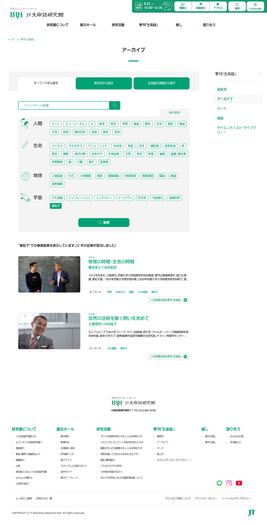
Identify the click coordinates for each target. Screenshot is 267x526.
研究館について (58, 25)
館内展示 (65, 436)
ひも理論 (142, 292)
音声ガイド (66, 472)
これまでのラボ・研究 (110, 466)
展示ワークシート (69, 478)
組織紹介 (20, 460)
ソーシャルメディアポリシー (236, 498)
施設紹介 (20, 448)
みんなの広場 (236, 436)
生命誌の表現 (161, 83)
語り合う (209, 25)
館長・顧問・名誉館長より (28, 454)
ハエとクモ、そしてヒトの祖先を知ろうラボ (121, 442)
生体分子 (120, 292)
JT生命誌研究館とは (26, 436)
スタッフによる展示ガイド (74, 466)
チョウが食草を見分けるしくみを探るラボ (121, 436)
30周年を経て (23, 484)
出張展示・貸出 (68, 448)
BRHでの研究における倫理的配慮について (121, 478)
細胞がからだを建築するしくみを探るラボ (121, 448)
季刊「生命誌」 (148, 25)
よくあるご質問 (24, 498)
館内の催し (210, 436)
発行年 (103, 83)
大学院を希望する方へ (111, 472)
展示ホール (88, 25)
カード (221, 108)
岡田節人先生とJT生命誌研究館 (31, 472)
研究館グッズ (67, 454)
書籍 (220, 118)
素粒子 (154, 292)
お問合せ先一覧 (44, 498)
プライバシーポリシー (205, 498)
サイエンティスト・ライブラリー (236, 130)
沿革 (18, 466)
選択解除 (174, 113)
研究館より (235, 442)
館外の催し (210, 442)
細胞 (131, 292)
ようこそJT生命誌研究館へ (29, 442)
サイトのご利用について (178, 498)
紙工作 (160, 454)
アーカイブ (225, 99)
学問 (109, 292)
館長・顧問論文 (107, 460)
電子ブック (66, 460)
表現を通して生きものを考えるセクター (120, 454)
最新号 (222, 89)
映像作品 (65, 442)
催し (179, 25)
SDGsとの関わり (24, 478)
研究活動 (118, 25)
